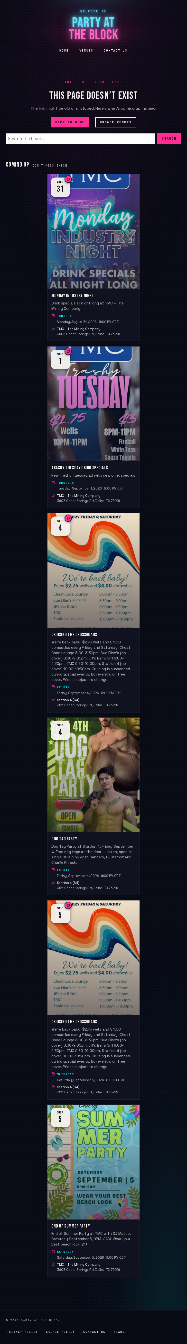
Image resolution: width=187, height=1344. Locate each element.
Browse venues (116, 122)
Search (169, 138)
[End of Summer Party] (93, 1191)
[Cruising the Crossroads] (93, 612)
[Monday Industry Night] (93, 257)
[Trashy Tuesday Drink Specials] (93, 427)
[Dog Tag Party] (93, 806)
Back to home (70, 122)
